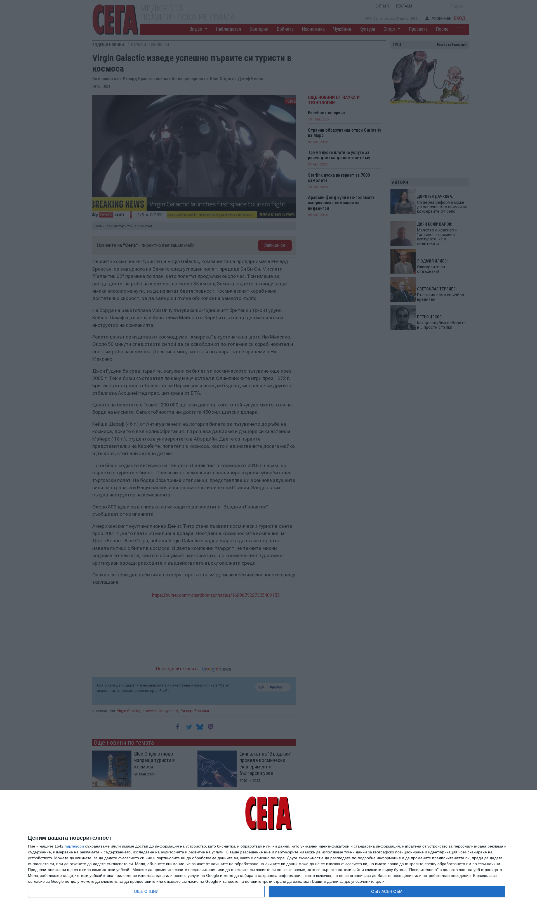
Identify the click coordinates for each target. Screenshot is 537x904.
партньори (74, 846)
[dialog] (268, 847)
